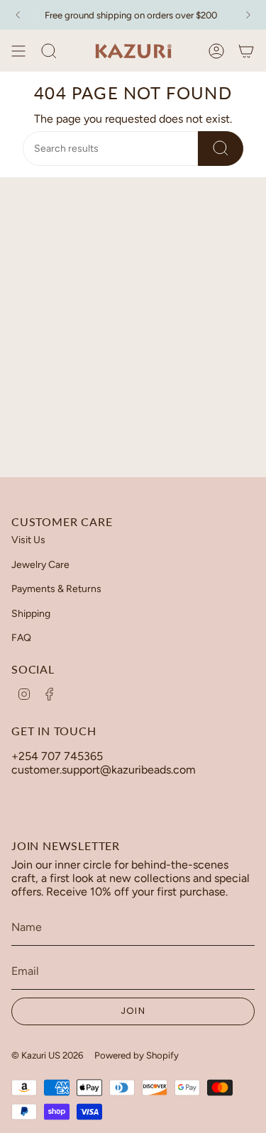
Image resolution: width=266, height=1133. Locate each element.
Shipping (30, 614)
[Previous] (17, 15)
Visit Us (28, 540)
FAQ (21, 638)
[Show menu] (18, 51)
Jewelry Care (40, 565)
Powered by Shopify (136, 1055)
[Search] (220, 148)
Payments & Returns (56, 589)
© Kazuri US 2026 (47, 1055)
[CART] (246, 51)
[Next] (248, 15)
